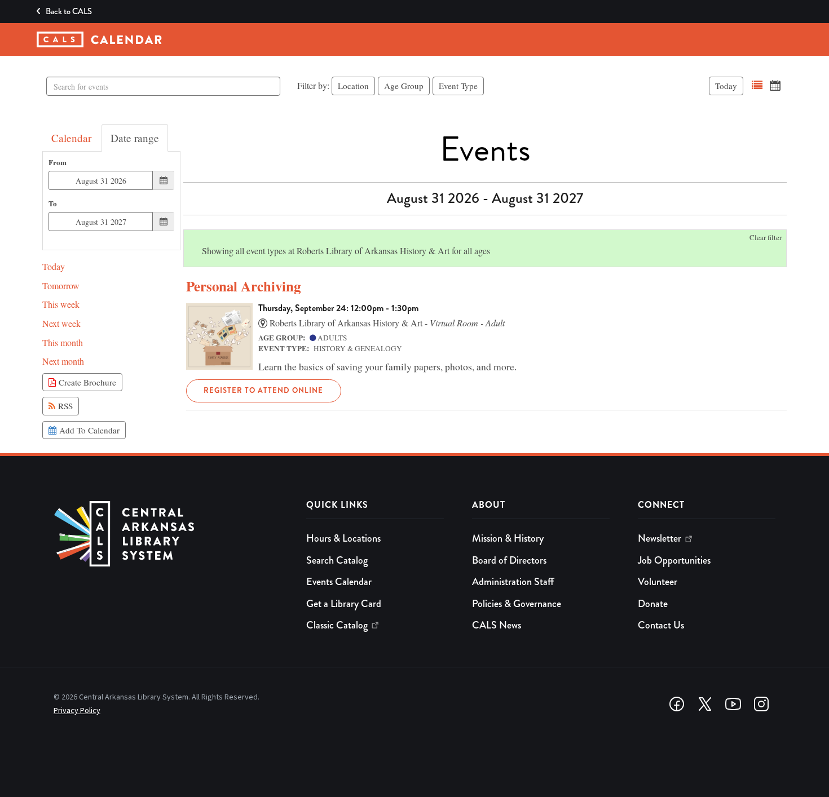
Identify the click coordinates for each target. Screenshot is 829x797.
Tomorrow (61, 285)
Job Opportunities (674, 560)
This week (61, 304)
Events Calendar (339, 581)
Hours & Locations (343, 538)
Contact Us (661, 625)
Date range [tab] (135, 138)
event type (458, 85)
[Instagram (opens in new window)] (761, 704)
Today (726, 85)
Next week (61, 323)
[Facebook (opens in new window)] (677, 704)
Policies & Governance (516, 603)
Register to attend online (263, 390)
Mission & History (508, 538)
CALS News (496, 625)
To (52, 203)
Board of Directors (509, 560)
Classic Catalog (337, 625)
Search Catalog (337, 560)
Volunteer (657, 581)
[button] (757, 85)
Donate (653, 603)
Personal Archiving (243, 286)
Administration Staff (513, 581)
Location (353, 85)
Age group (404, 85)
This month (62, 342)
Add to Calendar (88, 430)
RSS (64, 405)
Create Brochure (86, 382)
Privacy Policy (77, 710)
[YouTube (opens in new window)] (733, 704)
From (57, 162)
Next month (63, 361)
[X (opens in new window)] (705, 704)
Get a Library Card (343, 603)
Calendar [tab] (71, 138)
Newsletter (659, 538)
